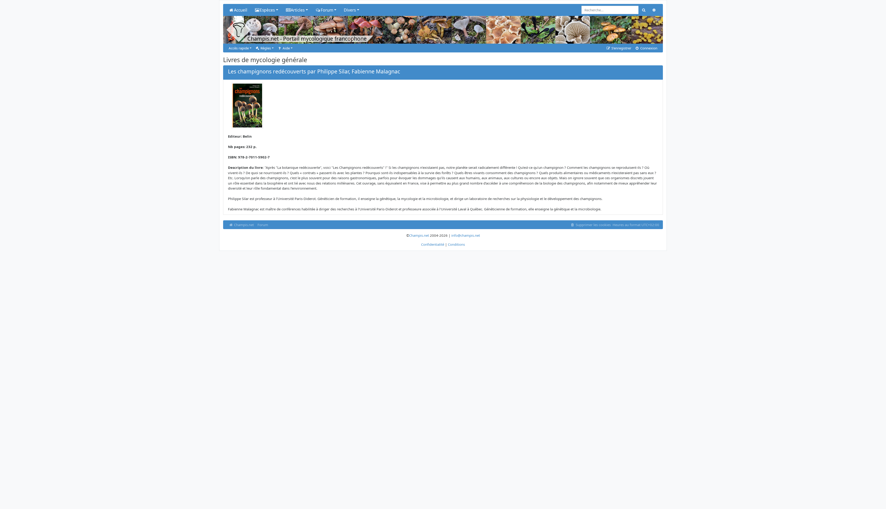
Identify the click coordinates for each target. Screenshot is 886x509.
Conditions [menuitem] (456, 244)
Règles (265, 48)
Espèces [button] (267, 10)
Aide (286, 48)
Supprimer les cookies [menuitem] (593, 224)
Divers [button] (350, 10)
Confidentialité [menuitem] (432, 244)
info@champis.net (465, 235)
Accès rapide (239, 48)
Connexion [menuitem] (648, 48)
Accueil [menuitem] (240, 10)
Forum (262, 224)
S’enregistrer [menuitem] (621, 48)
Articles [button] (298, 10)
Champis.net (243, 224)
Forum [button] (327, 10)
